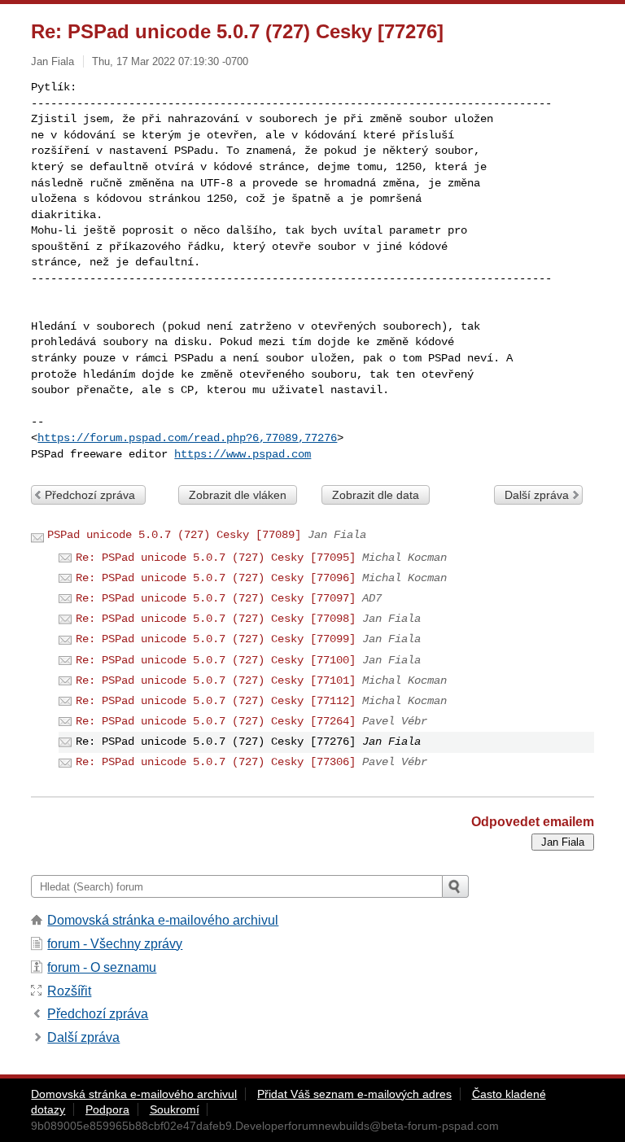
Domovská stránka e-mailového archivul (162, 920)
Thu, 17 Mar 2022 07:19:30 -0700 (170, 61)
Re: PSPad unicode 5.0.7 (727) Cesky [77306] (216, 761)
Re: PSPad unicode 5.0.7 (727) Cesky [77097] (216, 598)
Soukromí (174, 1109)
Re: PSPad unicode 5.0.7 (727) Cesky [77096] (216, 577)
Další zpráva (537, 494)
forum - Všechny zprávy (114, 944)
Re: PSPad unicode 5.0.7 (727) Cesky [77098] (216, 618)
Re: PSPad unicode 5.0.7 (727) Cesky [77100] (216, 660)
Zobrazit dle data (375, 494)
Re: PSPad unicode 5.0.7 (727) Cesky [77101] (216, 680)
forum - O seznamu (101, 967)
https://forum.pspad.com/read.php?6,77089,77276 (187, 437)
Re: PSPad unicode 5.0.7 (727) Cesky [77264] (216, 721)
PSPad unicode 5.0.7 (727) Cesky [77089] (174, 534)
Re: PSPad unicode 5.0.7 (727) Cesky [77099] (216, 638)
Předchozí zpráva (90, 494)
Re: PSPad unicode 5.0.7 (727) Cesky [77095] (216, 557)
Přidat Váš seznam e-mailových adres (354, 1093)
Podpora (107, 1109)
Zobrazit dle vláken (237, 494)
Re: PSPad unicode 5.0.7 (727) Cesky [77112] (216, 700)
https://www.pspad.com (242, 454)
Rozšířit (69, 991)
